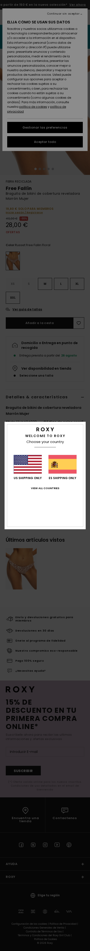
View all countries (45, 488)
